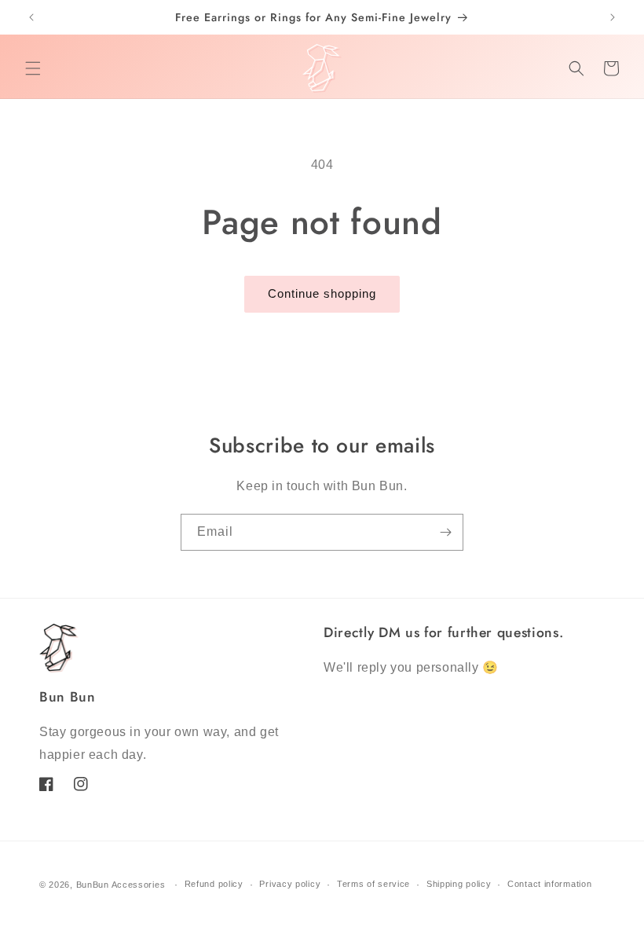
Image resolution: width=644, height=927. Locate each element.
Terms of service (373, 884)
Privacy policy (289, 884)
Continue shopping (322, 293)
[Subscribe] (445, 532)
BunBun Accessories (121, 884)
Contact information (549, 884)
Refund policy (214, 884)
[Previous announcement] (31, 17)
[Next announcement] (612, 17)
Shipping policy (459, 884)
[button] (33, 68)
